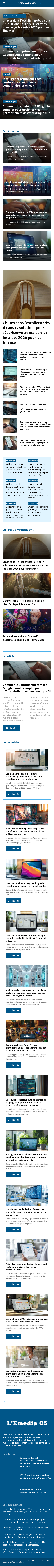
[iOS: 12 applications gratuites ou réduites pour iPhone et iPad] (10, 1477)
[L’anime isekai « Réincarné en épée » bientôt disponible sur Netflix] (27, 585)
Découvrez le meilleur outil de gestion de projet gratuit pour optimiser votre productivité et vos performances (26, 1103)
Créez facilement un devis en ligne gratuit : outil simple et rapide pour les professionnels (27, 1267)
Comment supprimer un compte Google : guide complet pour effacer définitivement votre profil (27, 149)
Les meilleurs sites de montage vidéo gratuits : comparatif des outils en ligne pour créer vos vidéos (38, 469)
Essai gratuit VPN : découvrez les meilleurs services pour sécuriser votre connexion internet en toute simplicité (27, 1157)
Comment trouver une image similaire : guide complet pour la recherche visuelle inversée (34, 442)
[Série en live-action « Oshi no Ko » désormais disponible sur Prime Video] (27, 621)
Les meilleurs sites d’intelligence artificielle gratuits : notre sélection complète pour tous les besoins (24, 777)
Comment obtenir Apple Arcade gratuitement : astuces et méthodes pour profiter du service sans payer (26, 1048)
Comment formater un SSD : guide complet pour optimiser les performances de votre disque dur (27, 215)
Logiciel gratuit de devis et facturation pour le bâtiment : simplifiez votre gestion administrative (27, 1212)
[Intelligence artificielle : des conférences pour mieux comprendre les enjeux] (27, 78)
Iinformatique (10, 47)
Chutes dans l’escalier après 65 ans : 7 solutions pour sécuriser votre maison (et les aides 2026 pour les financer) (26, 333)
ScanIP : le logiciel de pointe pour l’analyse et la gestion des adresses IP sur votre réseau (26, 248)
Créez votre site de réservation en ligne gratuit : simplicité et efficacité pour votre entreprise (27, 938)
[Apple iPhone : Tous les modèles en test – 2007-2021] (10, 1491)
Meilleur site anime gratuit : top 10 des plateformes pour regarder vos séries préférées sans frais (14, 512)
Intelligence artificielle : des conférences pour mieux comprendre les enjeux (26, 183)
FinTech (7, 74)
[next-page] (9, 1401)
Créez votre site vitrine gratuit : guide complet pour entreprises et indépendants (27, 884)
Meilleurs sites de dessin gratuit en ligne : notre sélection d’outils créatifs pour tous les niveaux (16, 489)
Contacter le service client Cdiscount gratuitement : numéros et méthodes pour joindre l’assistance (24, 1374)
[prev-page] (4, 1401)
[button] (40, 3)
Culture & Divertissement (14, 16)
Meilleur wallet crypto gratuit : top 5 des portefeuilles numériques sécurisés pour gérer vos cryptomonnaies (26, 993)
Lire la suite (11, 728)
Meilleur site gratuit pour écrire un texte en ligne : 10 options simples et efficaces (16, 468)
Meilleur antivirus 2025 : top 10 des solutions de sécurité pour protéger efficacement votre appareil (26, 1551)
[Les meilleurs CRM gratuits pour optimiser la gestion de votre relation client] (27, 1305)
